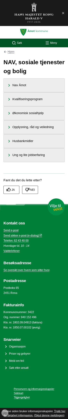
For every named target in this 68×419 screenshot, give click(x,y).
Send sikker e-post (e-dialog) (21, 235)
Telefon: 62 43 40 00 (16, 240)
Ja (13, 189)
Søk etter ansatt (18, 367)
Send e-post (10, 230)
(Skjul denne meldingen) (49, 415)
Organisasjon (17, 346)
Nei (32, 189)
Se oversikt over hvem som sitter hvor (26, 270)
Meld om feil (16, 360)
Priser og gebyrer (19, 353)
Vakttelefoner (11, 250)
